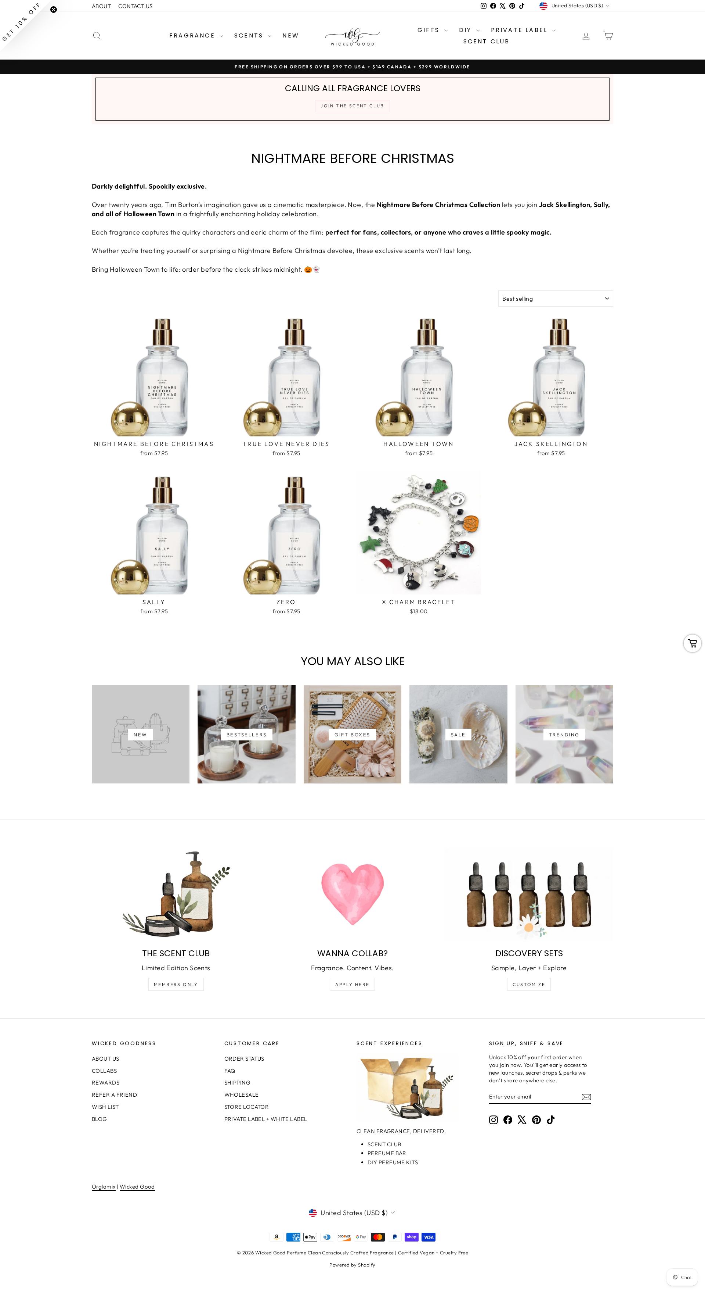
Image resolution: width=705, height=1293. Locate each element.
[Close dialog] (486, 578)
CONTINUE (281, 704)
